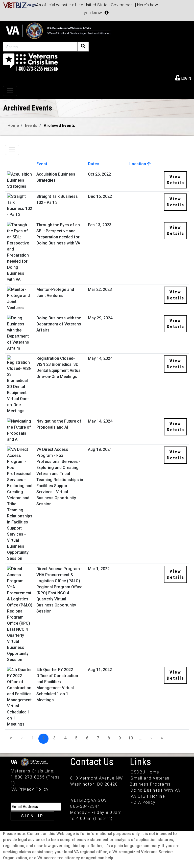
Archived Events (59, 125)
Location (138, 163)
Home (13, 125)
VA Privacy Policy (30, 789)
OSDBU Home (145, 772)
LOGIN (185, 78)
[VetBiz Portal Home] (20, 5)
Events (31, 125)
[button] (106, 12)
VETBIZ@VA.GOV (89, 800)
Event (41, 163)
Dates (93, 163)
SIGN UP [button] (32, 816)
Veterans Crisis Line (32, 771)
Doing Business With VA (155, 790)
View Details (175, 179)
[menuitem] (183, 77)
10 (130, 738)
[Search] (83, 46)
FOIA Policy (143, 802)
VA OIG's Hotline (148, 796)
